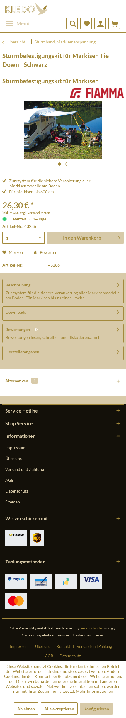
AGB (9, 480)
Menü (23, 23)
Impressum (15, 447)
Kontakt (63, 646)
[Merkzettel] (86, 23)
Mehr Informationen (94, 691)
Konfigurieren (96, 708)
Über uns (13, 458)
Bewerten (48, 252)
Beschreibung (18, 284)
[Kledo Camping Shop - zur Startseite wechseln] (26, 9)
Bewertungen (18, 329)
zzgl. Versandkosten (35, 213)
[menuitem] (17, 23)
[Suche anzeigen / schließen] (72, 23)
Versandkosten (92, 628)
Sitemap (12, 501)
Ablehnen (26, 708)
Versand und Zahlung (24, 469)
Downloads (16, 312)
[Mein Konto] (100, 23)
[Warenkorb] (114, 23)
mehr (79, 297)
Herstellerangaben (22, 351)
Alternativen (20, 380)
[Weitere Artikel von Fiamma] (97, 93)
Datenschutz (16, 490)
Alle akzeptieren (59, 708)
